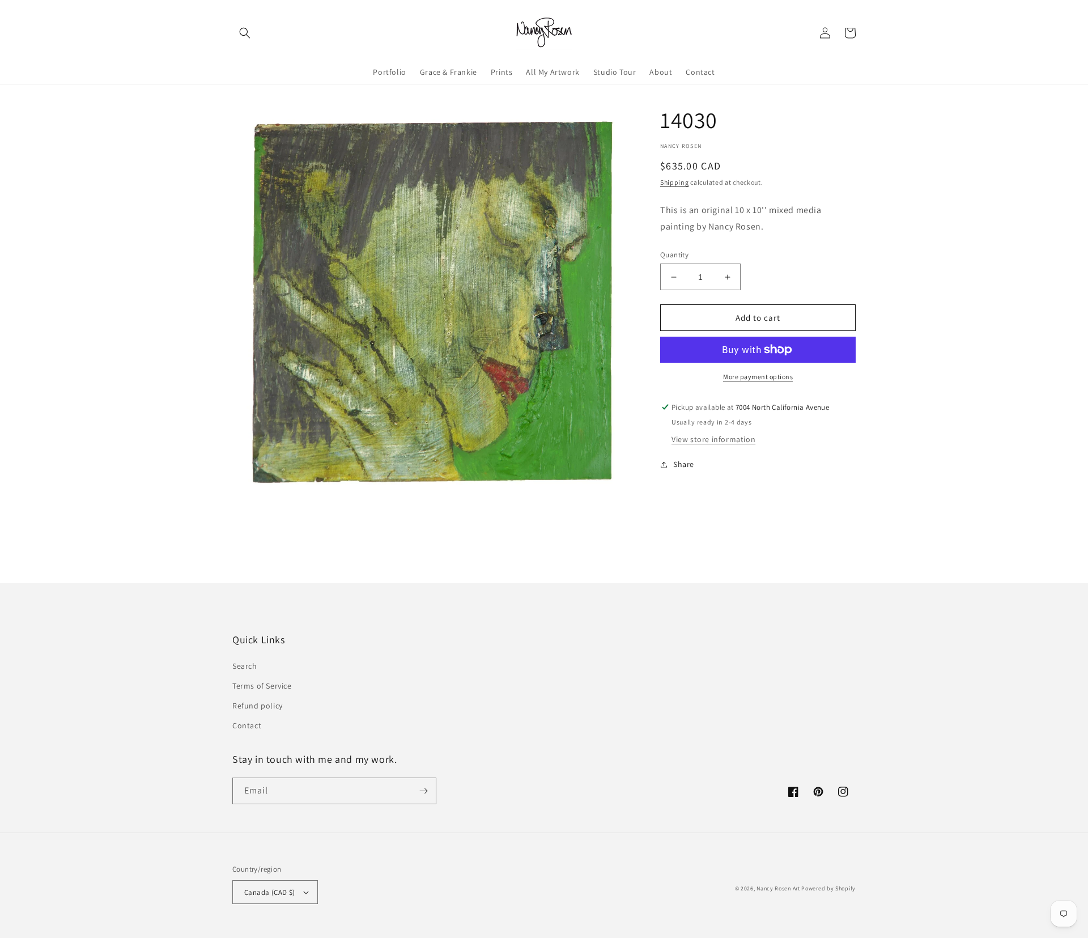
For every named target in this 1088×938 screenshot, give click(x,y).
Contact (246, 725)
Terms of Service (262, 686)
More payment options (758, 376)
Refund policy (257, 706)
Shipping (674, 182)
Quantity (674, 255)
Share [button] (683, 464)
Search (244, 666)
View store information (713, 439)
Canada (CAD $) (269, 892)
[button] (244, 32)
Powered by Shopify (828, 888)
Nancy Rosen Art (778, 888)
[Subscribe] (423, 791)
